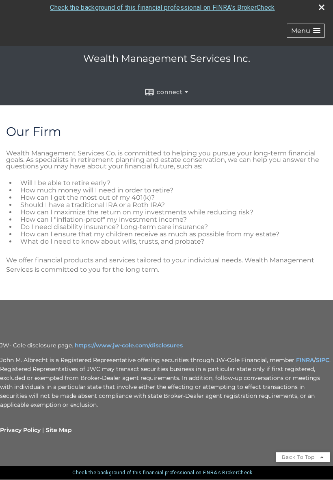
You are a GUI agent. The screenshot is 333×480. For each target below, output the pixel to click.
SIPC (322, 360)
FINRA (305, 360)
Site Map (59, 430)
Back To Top (299, 457)
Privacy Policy (20, 430)
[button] (306, 31)
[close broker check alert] (321, 7)
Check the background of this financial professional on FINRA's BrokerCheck (162, 7)
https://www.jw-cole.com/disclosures (129, 345)
